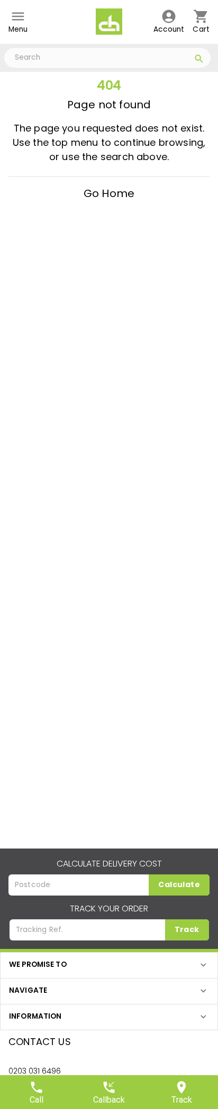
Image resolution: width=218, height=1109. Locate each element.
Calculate (179, 884)
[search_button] (199, 60)
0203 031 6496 (34, 1071)
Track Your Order (109, 908)
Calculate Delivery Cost (109, 864)
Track (187, 929)
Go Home (109, 193)
